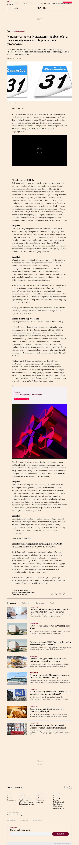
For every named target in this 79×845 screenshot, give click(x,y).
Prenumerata (41, 800)
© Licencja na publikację (20, 590)
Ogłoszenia (40, 798)
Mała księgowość (58, 802)
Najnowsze (40, 603)
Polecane (25, 603)
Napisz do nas (11, 800)
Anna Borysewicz (18, 108)
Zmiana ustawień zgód (26, 798)
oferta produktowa (39, 820)
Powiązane (11, 603)
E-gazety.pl (56, 798)
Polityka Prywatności (26, 796)
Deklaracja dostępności (26, 804)
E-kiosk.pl (56, 796)
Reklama (39, 796)
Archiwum (40, 802)
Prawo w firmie (20, 31)
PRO (44, 8)
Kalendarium (24, 820)
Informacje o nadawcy (26, 802)
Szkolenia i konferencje (15, 815)
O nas (9, 796)
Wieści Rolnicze (58, 806)
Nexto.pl (56, 800)
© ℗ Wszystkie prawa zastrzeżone (23, 592)
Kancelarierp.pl (58, 804)
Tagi (52, 603)
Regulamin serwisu (25, 800)
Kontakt (9, 798)
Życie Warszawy (58, 808)
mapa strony (11, 820)
